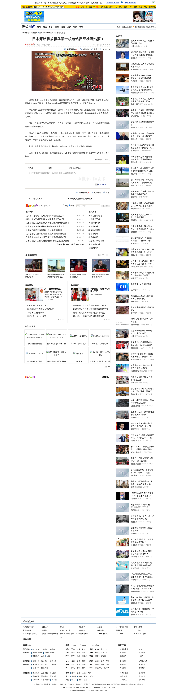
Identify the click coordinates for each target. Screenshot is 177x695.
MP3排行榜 (143, 661)
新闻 (67, 649)
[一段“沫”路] (78, 354)
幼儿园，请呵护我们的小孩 (100, 361)
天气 (73, 664)
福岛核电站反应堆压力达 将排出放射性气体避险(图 (48, 223)
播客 (125, 7)
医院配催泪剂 (140, 27)
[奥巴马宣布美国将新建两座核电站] (78, 265)
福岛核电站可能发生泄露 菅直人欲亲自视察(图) (46, 234)
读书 (97, 664)
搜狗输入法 (124, 649)
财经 (67, 653)
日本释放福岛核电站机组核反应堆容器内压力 (45, 226)
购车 (73, 656)
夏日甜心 (44, 627)
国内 (39, 27)
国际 (45, 27)
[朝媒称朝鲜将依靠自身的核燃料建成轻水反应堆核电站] (56, 265)
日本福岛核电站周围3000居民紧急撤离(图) (44, 230)
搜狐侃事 (35, 656)
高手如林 (100, 630)
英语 (107, 661)
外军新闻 (53, 673)
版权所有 (112, 687)
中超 (102, 649)
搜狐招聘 (63, 684)
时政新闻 (35, 649)
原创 (102, 664)
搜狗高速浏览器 (112, 3)
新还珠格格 (27, 630)
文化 (91, 664)
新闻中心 (25, 33)
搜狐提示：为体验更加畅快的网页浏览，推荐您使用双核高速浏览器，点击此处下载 (68, 3)
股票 (73, 653)
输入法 (73, 680)
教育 (91, 661)
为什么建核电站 (95, 216)
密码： (51, 168)
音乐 (102, 653)
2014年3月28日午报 (34, 361)
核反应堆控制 (94, 230)
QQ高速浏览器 (130, 3)
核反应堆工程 (94, 219)
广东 (89, 673)
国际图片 (44, 664)
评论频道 (26, 664)
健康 (78, 664)
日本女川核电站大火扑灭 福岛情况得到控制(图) (46, 237)
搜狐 (35, 7)
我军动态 (35, 673)
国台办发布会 (37, 653)
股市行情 (123, 661)
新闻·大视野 (30, 326)
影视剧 (103, 656)
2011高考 (119, 634)
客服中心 (79, 684)
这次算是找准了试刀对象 (37, 305)
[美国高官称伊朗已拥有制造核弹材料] (101, 265)
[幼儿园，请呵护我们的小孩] (100, 354)
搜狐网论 (44, 668)
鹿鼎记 (73, 676)
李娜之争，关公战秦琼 (36, 316)
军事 (57, 27)
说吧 (85, 680)
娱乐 (90, 7)
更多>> (107, 367)
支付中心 (55, 684)
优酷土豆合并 (127, 27)
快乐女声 (82, 627)
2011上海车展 (65, 630)
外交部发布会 (49, 653)
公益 (63, 27)
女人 (116, 7)
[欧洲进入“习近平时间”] (100, 336)
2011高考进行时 (122, 627)
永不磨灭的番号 (29, 627)
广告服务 (71, 684)
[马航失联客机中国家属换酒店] (56, 354)
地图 (80, 680)
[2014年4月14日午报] (78, 336)
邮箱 (78, 673)
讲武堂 (54, 680)
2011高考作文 (102, 634)
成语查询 (123, 656)
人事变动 (44, 649)
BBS (145, 7)
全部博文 (139, 684)
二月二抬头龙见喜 (34, 198)
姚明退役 (44, 630)
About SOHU (106, 684)
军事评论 (35, 676)
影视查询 (123, 653)
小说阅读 (142, 680)
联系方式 (87, 684)
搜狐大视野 (138, 627)
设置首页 (37, 684)
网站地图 (123, 684)
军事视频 (44, 676)
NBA (97, 649)
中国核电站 (93, 237)
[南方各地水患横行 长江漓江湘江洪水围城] (56, 336)
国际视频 (35, 664)
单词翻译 (142, 668)
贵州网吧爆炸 (83, 634)
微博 (140, 7)
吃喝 (83, 664)
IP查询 (141, 656)
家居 (78, 656)
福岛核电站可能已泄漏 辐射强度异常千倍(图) (45, 219)
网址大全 (123, 668)
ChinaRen (42, 7)
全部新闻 (131, 684)
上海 (84, 673)
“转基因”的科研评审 (35, 313)
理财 (78, 653)
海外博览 (44, 661)
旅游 (67, 664)
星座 (83, 661)
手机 (78, 668)
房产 (111, 7)
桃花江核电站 (94, 244)
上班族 (99, 627)
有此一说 (35, 668)
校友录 (106, 668)
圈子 (73, 673)
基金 (83, 653)
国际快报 (35, 661)
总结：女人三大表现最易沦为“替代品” (89, 313)
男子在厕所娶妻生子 (53, 289)
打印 (95, 49)
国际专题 (53, 661)
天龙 (67, 676)
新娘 (78, 661)
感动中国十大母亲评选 (49, 634)
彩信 (91, 676)
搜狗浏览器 (124, 673)
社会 (51, 27)
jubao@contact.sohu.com (97, 690)
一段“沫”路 (78, 361)
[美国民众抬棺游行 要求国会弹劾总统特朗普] (35, 336)
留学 (102, 661)
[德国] (33, 265)
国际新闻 (34, 33)
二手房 (84, 656)
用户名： (31, 168)
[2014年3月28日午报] (35, 354)
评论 (69, 27)
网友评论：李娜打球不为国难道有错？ (89, 316)
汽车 (106, 7)
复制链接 (85, 49)
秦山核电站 (93, 234)
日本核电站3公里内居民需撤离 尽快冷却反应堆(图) (47, 241)
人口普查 (137, 630)
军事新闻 (26, 673)
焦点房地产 (55, 7)
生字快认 (123, 680)
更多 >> (60, 320)
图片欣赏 (142, 664)
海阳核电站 (93, 248)
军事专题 (53, 676)
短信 (80, 676)
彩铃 (85, 676)
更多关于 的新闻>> (69, 244)
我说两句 (152, 7)
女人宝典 (142, 676)
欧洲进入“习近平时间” (100, 344)
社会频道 (26, 653)
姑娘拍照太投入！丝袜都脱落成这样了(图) (91, 309)
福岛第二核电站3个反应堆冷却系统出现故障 (45, 216)
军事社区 (35, 680)
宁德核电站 (93, 226)
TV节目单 (123, 676)
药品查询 (142, 653)
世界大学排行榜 (140, 634)
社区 (75, 27)
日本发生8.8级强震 (46, 33)
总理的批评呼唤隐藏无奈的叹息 (40, 309)
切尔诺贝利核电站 (96, 241)
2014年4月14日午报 (78, 344)
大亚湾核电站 (94, 223)
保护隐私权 (96, 684)
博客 (135, 7)
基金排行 (142, 649)
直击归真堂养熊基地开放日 (81, 198)
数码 (73, 668)
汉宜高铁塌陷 (151, 27)
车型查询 (142, 673)
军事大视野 (45, 680)
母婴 (73, 661)
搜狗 (61, 7)
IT (102, 7)
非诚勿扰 (119, 630)
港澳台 (52, 649)
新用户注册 (77, 168)
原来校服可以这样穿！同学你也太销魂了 (90, 305)
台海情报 (44, 673)
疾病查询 (123, 664)
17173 (48, 7)
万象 (43, 656)
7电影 (62, 627)
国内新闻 (26, 649)
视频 (121, 7)
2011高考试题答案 (30, 634)
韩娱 (97, 653)
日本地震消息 (60, 33)
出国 (97, 661)
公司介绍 (115, 684)
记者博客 (53, 664)
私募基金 (82, 630)
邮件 (130, 7)
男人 (83, 668)
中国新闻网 (46, 45)
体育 (82, 7)
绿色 (107, 664)
